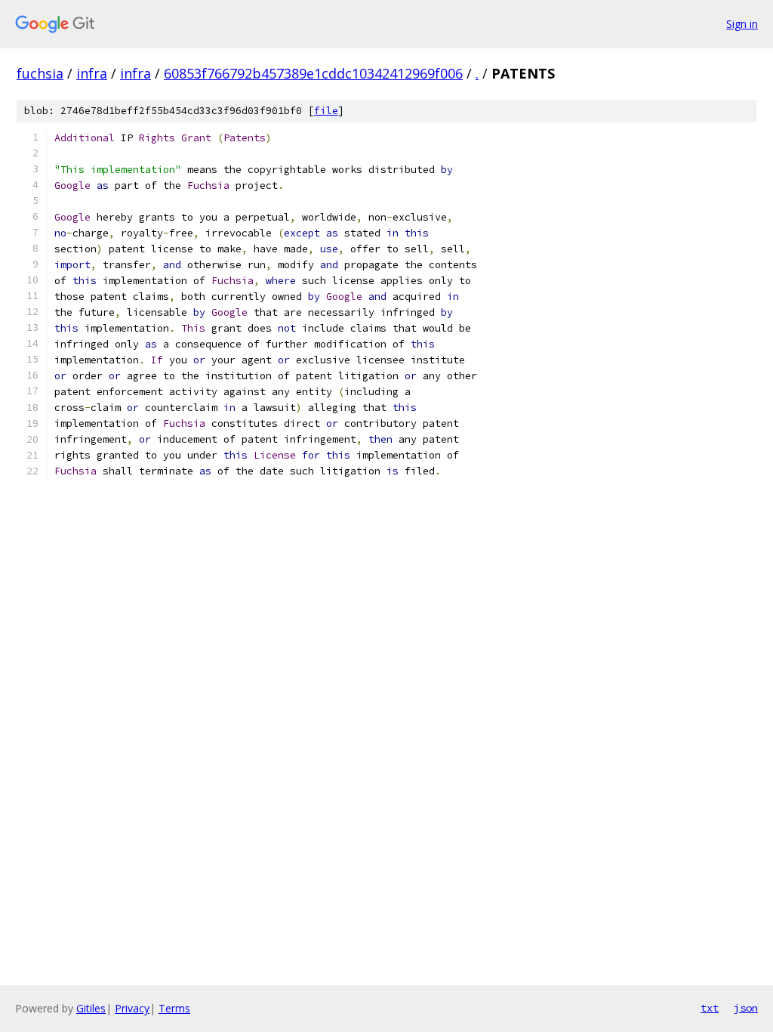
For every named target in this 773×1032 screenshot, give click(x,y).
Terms (174, 1008)
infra (91, 73)
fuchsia (40, 73)
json (746, 1008)
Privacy (132, 1008)
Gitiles (91, 1008)
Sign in (742, 24)
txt (710, 1008)
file (326, 110)
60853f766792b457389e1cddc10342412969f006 (313, 73)
